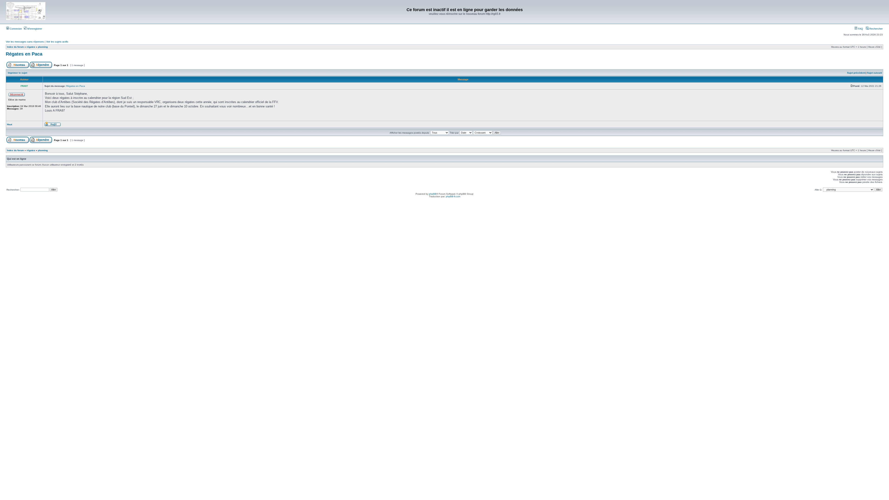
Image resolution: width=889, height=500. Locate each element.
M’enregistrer (34, 28)
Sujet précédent (856, 73)
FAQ (860, 28)
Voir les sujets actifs (57, 41)
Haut (9, 124)
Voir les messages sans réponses (25, 41)
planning (43, 47)
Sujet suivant (874, 73)
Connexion (15, 28)
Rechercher (876, 28)
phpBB (432, 194)
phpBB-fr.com (453, 196)
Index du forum (15, 47)
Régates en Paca (24, 53)
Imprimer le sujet (17, 73)
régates (31, 47)
